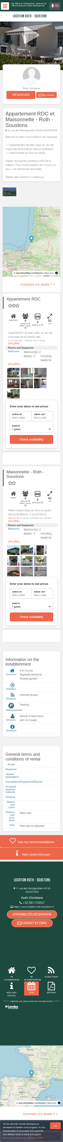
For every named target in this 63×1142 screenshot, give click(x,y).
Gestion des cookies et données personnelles (23, 1138)
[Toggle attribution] (56, 273)
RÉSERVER (21, 95)
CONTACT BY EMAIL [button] (34, 923)
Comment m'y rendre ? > (37, 284)
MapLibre (49, 272)
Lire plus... (14, 343)
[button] (46, 95)
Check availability (31, 439)
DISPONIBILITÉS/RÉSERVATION (32, 914)
